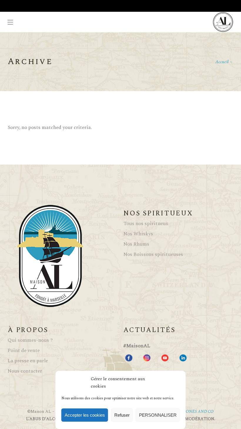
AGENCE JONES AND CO (190, 411)
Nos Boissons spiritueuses (153, 254)
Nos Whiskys (138, 234)
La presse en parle (28, 361)
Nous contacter (25, 371)
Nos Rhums (136, 244)
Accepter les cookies (85, 415)
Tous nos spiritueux (145, 223)
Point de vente (24, 350)
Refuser (122, 415)
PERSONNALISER (158, 415)
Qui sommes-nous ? (30, 340)
